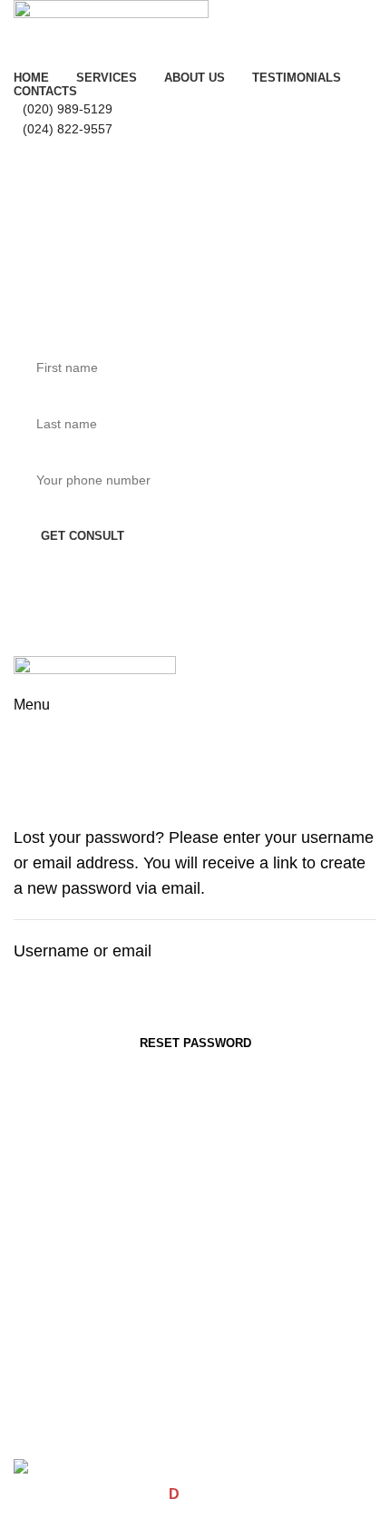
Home (29, 777)
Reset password (195, 1043)
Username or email (82, 951)
